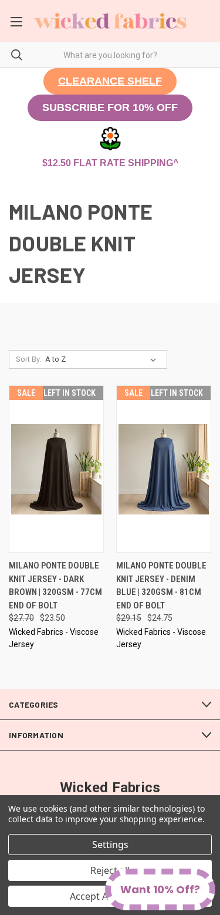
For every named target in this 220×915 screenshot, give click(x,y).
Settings (110, 844)
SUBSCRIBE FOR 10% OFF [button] (110, 107)
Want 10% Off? (160, 889)
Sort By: (29, 359)
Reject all (110, 870)
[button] (110, 81)
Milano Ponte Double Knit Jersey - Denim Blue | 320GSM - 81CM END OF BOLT (161, 585)
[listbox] (103, 359)
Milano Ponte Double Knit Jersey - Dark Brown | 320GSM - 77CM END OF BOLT (55, 585)
